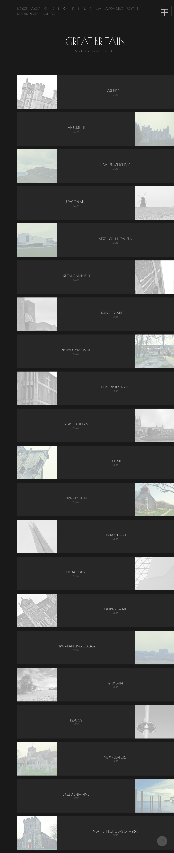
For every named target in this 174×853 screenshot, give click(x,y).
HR (72, 8)
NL (84, 8)
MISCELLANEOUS (28, 13)
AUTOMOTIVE (114, 8)
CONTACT (49, 13)
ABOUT (35, 8)
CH (46, 8)
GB (65, 8)
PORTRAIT (132, 8)
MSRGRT (22, 8)
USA (98, 8)
